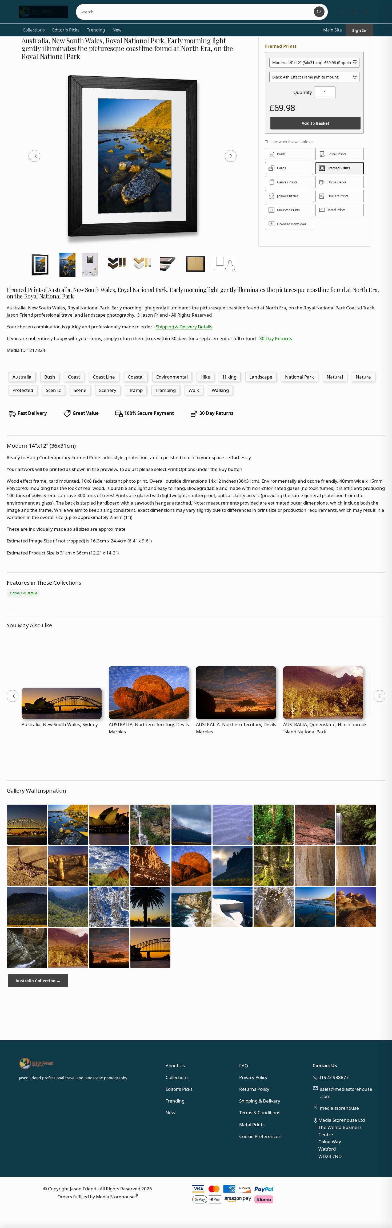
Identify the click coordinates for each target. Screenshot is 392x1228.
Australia (22, 377)
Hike (205, 377)
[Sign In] (367, 12)
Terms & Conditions (259, 1112)
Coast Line (104, 377)
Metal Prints (252, 1124)
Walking (220, 390)
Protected (23, 390)
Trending (96, 30)
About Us (175, 1065)
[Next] (231, 156)
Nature (363, 377)
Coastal (135, 377)
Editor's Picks (65, 30)
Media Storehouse (115, 1197)
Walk (194, 390)
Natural (335, 377)
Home (15, 593)
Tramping (165, 390)
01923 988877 (333, 1077)
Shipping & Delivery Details (184, 327)
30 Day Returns (275, 338)
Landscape (260, 377)
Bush (49, 377)
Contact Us (325, 1065)
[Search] (319, 11)
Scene (80, 390)
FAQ (243, 1065)
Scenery (107, 390)
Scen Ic (53, 390)
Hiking (230, 377)
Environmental (172, 377)
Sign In (359, 30)
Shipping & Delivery (259, 1101)
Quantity (302, 92)
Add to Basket (316, 123)
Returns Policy (254, 1089)
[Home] (43, 12)
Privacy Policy (253, 1077)
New (117, 30)
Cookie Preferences (260, 1136)
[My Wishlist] (341, 12)
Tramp (136, 390)
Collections (34, 30)
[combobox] (195, 12)
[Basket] (354, 12)
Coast (74, 377)
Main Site (332, 30)
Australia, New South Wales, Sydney (60, 724)
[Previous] (34, 156)
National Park (299, 377)
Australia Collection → (38, 980)
